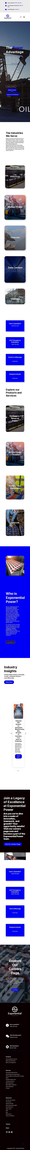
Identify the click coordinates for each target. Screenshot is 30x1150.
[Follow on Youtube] (12, 1132)
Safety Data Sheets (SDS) (11, 1105)
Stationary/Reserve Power (11, 1059)
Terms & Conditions (10, 1115)
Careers (8, 1124)
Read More (18, 754)
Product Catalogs (9, 1103)
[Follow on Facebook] (7, 1132)
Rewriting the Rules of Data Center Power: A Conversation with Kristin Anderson (19, 727)
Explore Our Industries (12, 94)
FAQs (7, 1110)
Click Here (15, 361)
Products (8, 1056)
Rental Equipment (9, 1086)
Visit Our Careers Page (12, 844)
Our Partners (8, 1101)
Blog (7, 1112)
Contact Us (17, 9)
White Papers (9, 1114)
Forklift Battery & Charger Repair (13, 1074)
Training (7, 1088)
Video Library (9, 1108)
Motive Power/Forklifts (10, 1060)
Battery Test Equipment (11, 1062)
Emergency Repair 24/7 (11, 1079)
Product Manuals (9, 1107)
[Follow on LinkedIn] (9, 1132)
